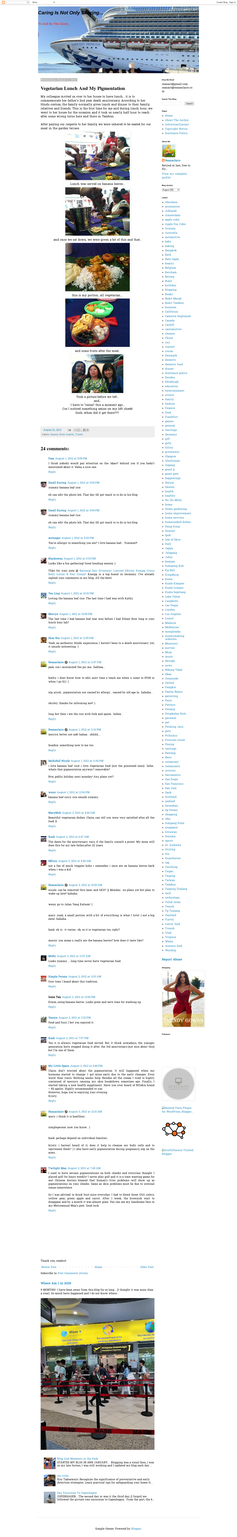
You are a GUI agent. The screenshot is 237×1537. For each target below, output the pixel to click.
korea (168, 579)
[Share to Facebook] (84, 430)
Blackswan (55, 559)
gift (167, 439)
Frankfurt (171, 417)
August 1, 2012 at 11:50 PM (87, 761)
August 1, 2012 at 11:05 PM (77, 638)
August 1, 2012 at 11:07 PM (85, 662)
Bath (168, 255)
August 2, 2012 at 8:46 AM (74, 861)
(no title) (63, 1476)
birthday (170, 286)
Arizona (170, 229)
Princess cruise (175, 740)
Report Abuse (172, 960)
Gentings (171, 430)
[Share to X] (81, 430)
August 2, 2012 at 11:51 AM (84, 977)
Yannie (53, 1018)
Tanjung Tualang (176, 889)
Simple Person (57, 977)
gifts (168, 443)
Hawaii (169, 487)
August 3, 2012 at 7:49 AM (84, 1168)
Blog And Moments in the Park (77, 1459)
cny (167, 343)
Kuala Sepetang (175, 592)
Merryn (53, 614)
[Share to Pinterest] (87, 430)
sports (169, 841)
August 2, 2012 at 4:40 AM (78, 813)
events (169, 395)
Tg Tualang (172, 911)
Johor (169, 557)
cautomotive (173, 329)
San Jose (171, 788)
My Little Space (58, 1066)
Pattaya (170, 705)
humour (170, 531)
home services (174, 518)
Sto (167, 854)
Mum (168, 652)
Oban (168, 674)
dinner (169, 369)
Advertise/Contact (177, 125)
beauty (54, 434)
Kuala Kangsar (174, 584)
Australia (171, 233)
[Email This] (75, 430)
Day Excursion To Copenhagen (77, 1493)
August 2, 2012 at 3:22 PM (75, 1018)
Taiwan (170, 880)
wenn (52, 793)
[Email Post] (69, 430)
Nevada (170, 661)
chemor (170, 334)
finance (170, 408)
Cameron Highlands (178, 316)
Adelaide (171, 211)
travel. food (172, 924)
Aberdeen (171, 202)
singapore (171, 828)
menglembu (173, 632)
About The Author (177, 120)
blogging (171, 290)
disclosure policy (176, 373)
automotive (172, 237)
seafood (170, 801)
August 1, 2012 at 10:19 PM (77, 594)
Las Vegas (171, 606)
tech (168, 893)
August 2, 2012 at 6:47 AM (72, 837)
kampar (170, 562)
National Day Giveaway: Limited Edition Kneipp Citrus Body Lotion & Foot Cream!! (101, 572)
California (171, 312)
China (169, 338)
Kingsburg (172, 575)
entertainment (174, 391)
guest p (170, 470)
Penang (170, 709)
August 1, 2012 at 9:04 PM (83, 483)
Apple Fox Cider (175, 224)
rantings (170, 749)
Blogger (136, 1529)
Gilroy (169, 448)
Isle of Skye (173, 540)
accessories (172, 207)
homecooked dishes (178, 522)
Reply (52, 472)
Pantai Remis (174, 692)
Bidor (168, 281)
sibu (167, 819)
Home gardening (176, 509)
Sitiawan (171, 832)
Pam (51, 459)
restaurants (172, 766)
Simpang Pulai (174, 823)
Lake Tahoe (172, 597)
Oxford (169, 683)
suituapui (54, 538)
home (168, 505)
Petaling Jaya (174, 727)
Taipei (169, 872)
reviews (170, 771)
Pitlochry (171, 736)
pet (167, 723)
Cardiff (169, 325)
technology (172, 898)
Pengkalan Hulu (175, 714)
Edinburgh (172, 382)
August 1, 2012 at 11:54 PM (73, 793)
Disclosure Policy (176, 133)
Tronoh (169, 929)
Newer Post (48, 1267)
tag (167, 863)
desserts (170, 360)
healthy (170, 496)
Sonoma (170, 837)
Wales (169, 942)
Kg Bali (170, 570)
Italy (168, 544)
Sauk (168, 793)
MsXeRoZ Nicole (59, 761)
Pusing (169, 744)
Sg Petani (171, 810)
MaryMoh (54, 813)
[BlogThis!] (78, 430)
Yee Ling (54, 594)
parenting (171, 696)
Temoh (169, 907)
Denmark (171, 356)
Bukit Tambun (174, 303)
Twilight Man (57, 1168)
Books (169, 294)
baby (168, 242)
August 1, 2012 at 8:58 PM (71, 459)
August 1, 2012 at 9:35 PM (80, 559)
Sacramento (173, 775)
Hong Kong (172, 527)
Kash (51, 837)
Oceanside (171, 679)
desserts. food (174, 365)
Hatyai (169, 483)
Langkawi (171, 601)
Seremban (171, 806)
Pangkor (170, 687)
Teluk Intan (173, 902)
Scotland (171, 797)
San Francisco (174, 784)
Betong (169, 277)
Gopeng (170, 465)
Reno (168, 758)
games (169, 421)
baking (169, 246)
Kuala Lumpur (174, 588)
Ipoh (168, 535)
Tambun (170, 885)
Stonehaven (173, 858)
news (168, 666)
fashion (170, 404)
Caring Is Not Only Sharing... (70, 12)
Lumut (169, 619)
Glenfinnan (172, 461)
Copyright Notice (176, 129)
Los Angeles (173, 614)
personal (170, 718)
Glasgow (170, 457)
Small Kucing (57, 483)
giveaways (172, 452)
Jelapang (171, 553)
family (169, 400)
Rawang (170, 753)
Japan (169, 548)
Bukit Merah (173, 299)
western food (173, 946)
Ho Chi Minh (173, 500)
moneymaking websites (174, 637)
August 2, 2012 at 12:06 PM (78, 997)
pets (168, 731)
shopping (171, 815)
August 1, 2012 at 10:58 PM (75, 614)
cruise (169, 351)
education (171, 386)
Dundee (170, 378)
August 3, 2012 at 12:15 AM (85, 1112)
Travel (79, 434)
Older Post (147, 1267)
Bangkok (171, 251)
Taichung (171, 867)
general (170, 426)
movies (170, 648)
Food (62, 434)
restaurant (172, 762)
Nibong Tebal (173, 670)
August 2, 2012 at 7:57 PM (72, 1038)
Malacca (170, 623)
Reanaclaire (56, 662)
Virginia (170, 937)
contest (170, 347)
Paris (168, 701)
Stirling (170, 850)
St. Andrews (173, 845)
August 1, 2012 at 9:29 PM (78, 538)
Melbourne (172, 627)
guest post (171, 474)
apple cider (172, 220)
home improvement (178, 514)
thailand (170, 915)
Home (98, 1267)
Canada (169, 321)
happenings (172, 478)
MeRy (52, 956)
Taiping (170, 876)
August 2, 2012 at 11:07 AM (73, 956)
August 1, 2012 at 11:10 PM (85, 730)
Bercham (171, 273)
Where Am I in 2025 (56, 1283)
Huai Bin (54, 638)
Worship (170, 951)
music (169, 657)
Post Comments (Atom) (73, 1273)
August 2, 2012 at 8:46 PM (86, 1066)
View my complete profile (174, 176)
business (170, 307)
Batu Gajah (172, 259)
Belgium (170, 268)
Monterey (171, 644)
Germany (171, 435)
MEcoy (52, 861)
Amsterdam (172, 215)
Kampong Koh (174, 566)
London (170, 610)
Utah (168, 933)
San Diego (171, 779)
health (70, 434)
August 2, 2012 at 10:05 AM (85, 885)
